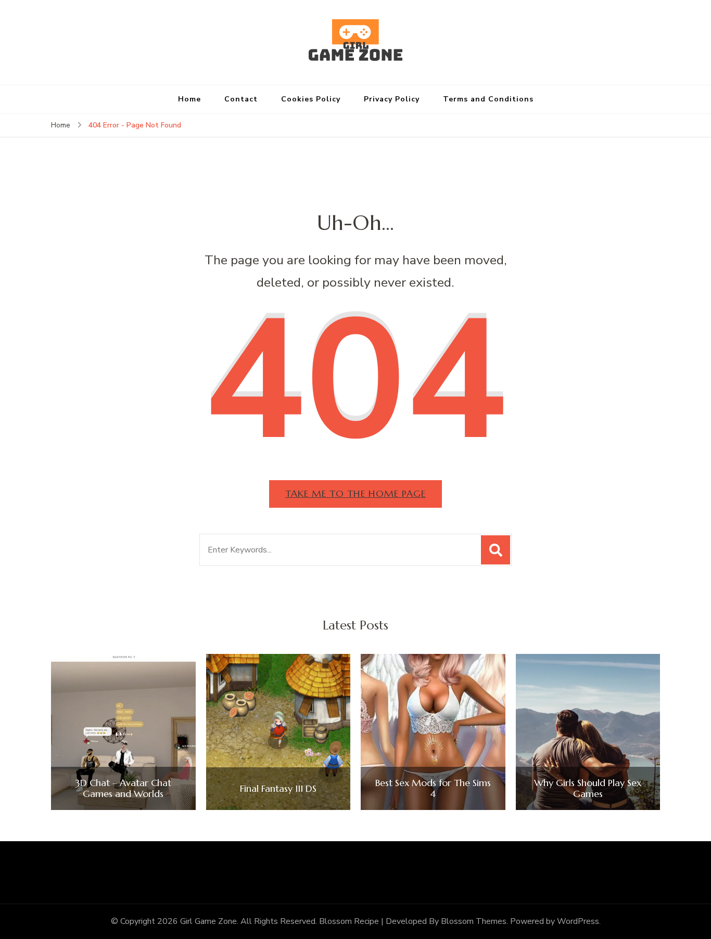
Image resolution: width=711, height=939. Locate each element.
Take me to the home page (355, 493)
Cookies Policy (310, 99)
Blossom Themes (473, 921)
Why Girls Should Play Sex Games (587, 788)
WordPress (578, 921)
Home (189, 99)
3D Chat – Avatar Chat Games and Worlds (123, 788)
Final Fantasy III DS (278, 788)
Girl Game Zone (208, 921)
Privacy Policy (392, 99)
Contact (241, 99)
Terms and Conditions (488, 99)
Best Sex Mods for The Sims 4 (433, 788)
